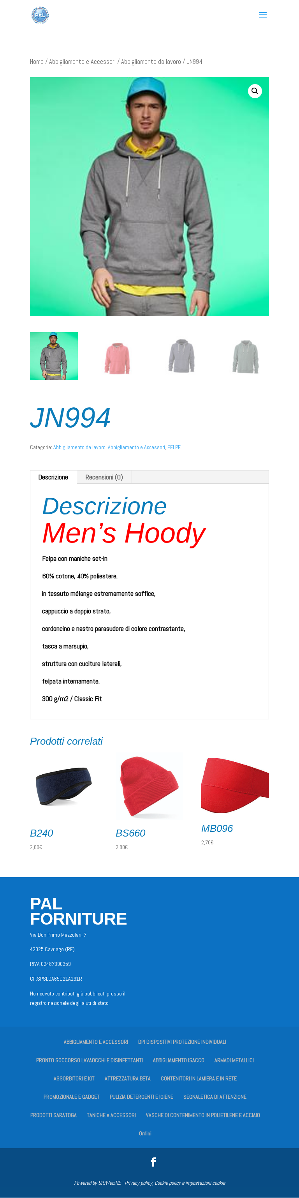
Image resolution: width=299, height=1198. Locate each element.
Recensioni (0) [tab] (104, 476)
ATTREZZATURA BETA (128, 1078)
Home (37, 62)
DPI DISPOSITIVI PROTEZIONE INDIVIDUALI (182, 1041)
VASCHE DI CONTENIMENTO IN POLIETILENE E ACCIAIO (203, 1115)
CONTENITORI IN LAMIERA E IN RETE (199, 1078)
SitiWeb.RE (109, 1182)
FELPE (174, 447)
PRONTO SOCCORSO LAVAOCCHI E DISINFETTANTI (89, 1060)
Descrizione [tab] (53, 476)
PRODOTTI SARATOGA (53, 1115)
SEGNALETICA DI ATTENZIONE (214, 1096)
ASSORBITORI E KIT (74, 1078)
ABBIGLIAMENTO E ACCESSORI (96, 1041)
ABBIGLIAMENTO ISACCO (178, 1060)
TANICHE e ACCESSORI (111, 1115)
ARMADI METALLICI (234, 1060)
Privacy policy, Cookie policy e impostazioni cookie (175, 1182)
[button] (255, 91)
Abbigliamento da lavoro (151, 62)
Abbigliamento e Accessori (82, 62)
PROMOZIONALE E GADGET (72, 1096)
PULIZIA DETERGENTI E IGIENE (141, 1096)
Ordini (145, 1133)
